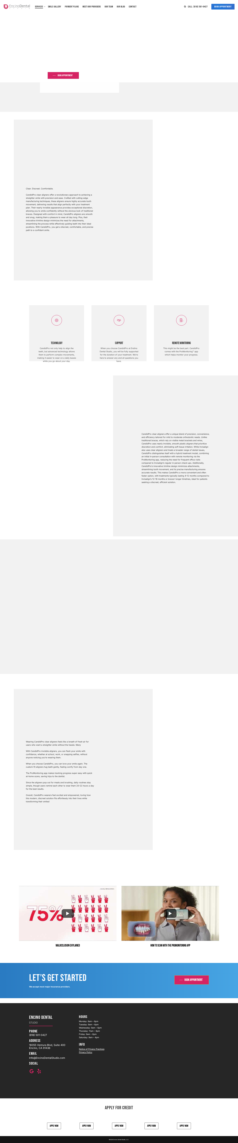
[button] (63, 75)
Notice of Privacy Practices (91, 1049)
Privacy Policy (85, 1052)
